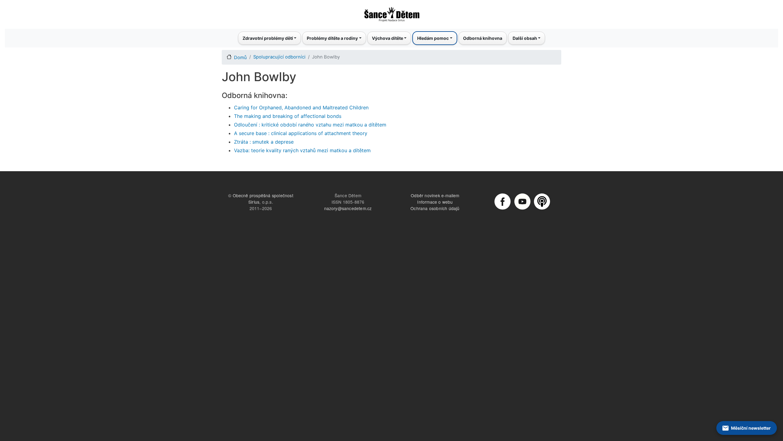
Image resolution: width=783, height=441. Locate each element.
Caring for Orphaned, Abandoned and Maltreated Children (301, 107)
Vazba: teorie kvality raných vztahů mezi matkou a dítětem (302, 150)
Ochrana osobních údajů (434, 208)
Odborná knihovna (482, 38)
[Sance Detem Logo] (391, 12)
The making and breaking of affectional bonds (287, 116)
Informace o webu (435, 202)
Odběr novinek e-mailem (435, 195)
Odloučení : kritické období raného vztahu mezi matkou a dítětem (310, 125)
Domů (240, 57)
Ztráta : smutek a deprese (264, 142)
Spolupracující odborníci (279, 57)
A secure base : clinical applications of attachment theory (300, 133)
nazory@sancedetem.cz (348, 208)
